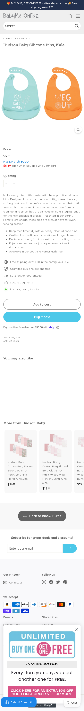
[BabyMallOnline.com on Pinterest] (65, 582)
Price (7, 149)
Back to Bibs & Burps (45, 516)
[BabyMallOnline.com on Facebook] (51, 582)
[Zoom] (78, 129)
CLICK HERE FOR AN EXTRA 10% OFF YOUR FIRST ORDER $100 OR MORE (42, 692)
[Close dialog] (76, 630)
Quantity (9, 176)
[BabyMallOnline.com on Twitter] (58, 582)
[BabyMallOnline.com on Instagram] (44, 582)
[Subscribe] (70, 548)
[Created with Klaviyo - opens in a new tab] (42, 705)
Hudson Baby (33, 423)
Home (6, 38)
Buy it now (42, 317)
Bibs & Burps (20, 38)
